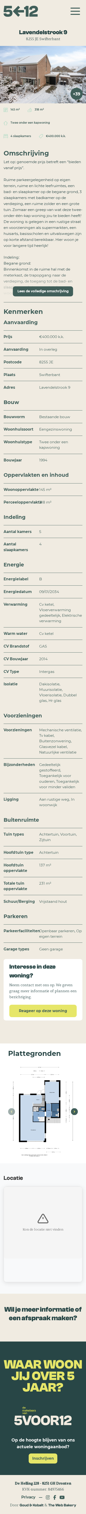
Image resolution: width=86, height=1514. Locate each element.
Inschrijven (43, 1458)
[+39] (43, 74)
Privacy (28, 1497)
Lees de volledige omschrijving (43, 291)
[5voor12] (21, 11)
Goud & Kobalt (31, 1505)
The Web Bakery (62, 1505)
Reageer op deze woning (43, 1011)
